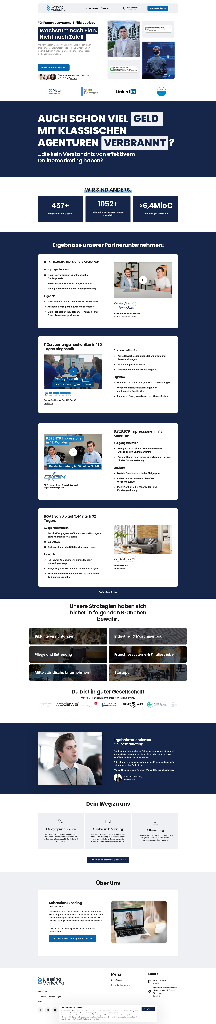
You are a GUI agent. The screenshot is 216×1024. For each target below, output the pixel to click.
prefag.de (48, 403)
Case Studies (116, 980)
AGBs (40, 1001)
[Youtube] (54, 1010)
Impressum (42, 991)
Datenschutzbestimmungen (49, 996)
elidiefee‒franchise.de (125, 316)
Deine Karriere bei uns (120, 985)
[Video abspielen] (143, 280)
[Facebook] (40, 1010)
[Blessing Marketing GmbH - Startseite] (56, 8)
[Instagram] (47, 1010)
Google (73, 78)
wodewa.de (119, 568)
